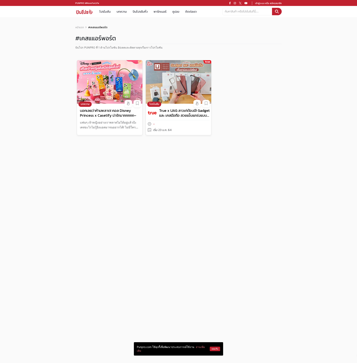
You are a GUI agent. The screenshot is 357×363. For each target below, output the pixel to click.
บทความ (122, 11)
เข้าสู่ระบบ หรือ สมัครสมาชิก (268, 3)
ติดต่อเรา (191, 11)
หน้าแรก (79, 27)
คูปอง (175, 11)
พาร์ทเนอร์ (160, 11)
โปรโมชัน (105, 11)
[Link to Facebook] (230, 3)
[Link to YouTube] (246, 3)
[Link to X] (240, 3)
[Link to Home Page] (84, 11)
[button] (128, 103)
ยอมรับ (215, 348)
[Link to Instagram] (235, 3)
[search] (277, 11)
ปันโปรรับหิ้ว (140, 11)
